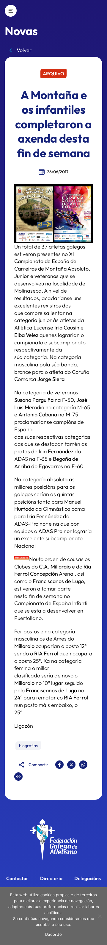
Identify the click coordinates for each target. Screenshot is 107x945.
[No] (100, 916)
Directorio (51, 878)
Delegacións (87, 878)
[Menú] (11, 11)
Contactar (17, 878)
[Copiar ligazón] (18, 776)
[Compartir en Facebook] (59, 764)
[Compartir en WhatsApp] (83, 764)
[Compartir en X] (71, 764)
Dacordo (53, 934)
